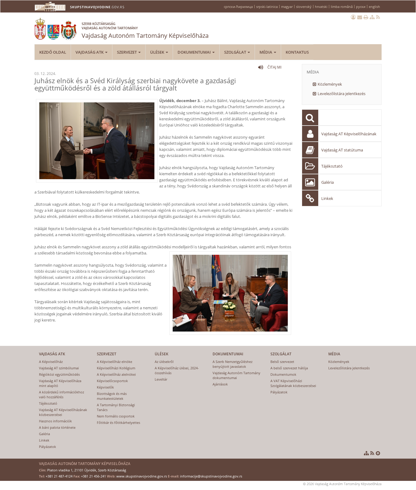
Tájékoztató (332, 166)
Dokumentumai (195, 52)
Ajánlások (220, 384)
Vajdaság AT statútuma (342, 150)
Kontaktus (297, 52)
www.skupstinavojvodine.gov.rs (141, 476)
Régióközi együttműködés (59, 374)
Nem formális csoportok (116, 416)
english (374, 6)
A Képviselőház (51, 361)
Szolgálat (235, 52)
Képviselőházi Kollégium (116, 368)
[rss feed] (378, 17)
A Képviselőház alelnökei (116, 374)
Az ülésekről (164, 361)
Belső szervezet (282, 361)
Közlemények (330, 84)
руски (360, 6)
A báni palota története (57, 427)
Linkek (327, 198)
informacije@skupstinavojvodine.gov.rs (211, 476)
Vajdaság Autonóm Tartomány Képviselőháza (145, 30)
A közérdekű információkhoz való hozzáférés (61, 394)
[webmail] (359, 17)
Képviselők (105, 387)
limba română (342, 6)
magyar (287, 6)
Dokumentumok (283, 374)
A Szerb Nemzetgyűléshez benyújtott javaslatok (232, 364)
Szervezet (127, 52)
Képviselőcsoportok (112, 380)
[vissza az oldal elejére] (378, 453)
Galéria (327, 182)
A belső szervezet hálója (289, 368)
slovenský (304, 6)
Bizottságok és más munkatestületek (112, 396)
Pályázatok (47, 446)
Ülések (157, 52)
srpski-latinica (267, 6)
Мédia (266, 52)
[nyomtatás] (366, 17)
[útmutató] (372, 17)
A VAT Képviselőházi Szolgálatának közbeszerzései (293, 383)
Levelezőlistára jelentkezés (341, 93)
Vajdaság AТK (90, 52)
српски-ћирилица (238, 6)
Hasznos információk (55, 421)
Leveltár (161, 379)
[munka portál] (353, 17)
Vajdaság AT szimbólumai (59, 368)
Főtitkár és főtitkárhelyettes (118, 422)
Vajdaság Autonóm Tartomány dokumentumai (236, 375)
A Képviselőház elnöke (114, 361)
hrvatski (321, 6)
